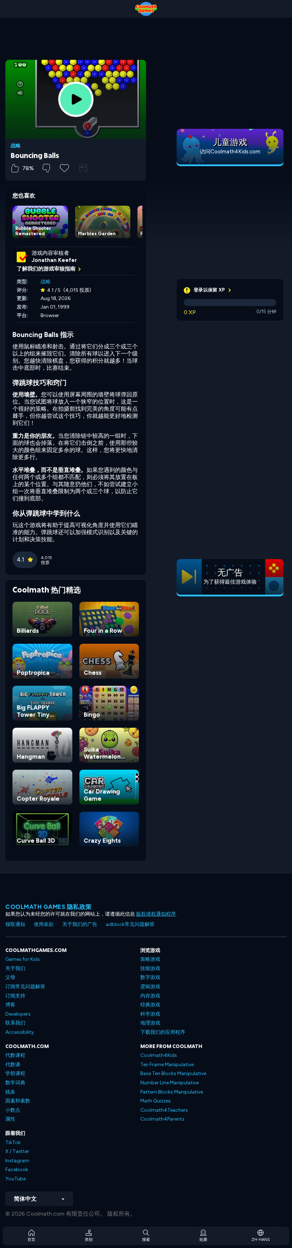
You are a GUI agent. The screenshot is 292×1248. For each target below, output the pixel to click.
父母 (10, 977)
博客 (10, 1005)
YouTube (15, 1179)
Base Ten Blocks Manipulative (173, 1073)
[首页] (146, 9)
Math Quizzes (155, 1101)
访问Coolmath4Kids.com (230, 151)
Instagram (17, 1161)
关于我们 (15, 968)
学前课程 (15, 1073)
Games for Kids (22, 959)
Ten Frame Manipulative (167, 1065)
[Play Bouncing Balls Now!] (76, 99)
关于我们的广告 (79, 924)
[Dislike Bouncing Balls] (46, 168)
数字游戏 (150, 977)
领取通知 (15, 924)
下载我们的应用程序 (162, 1032)
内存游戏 (150, 996)
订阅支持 (15, 996)
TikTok (13, 1142)
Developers (18, 1014)
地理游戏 (150, 1023)
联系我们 (15, 1023)
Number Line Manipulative (169, 1083)
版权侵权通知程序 (156, 914)
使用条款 (44, 924)
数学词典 (15, 1083)
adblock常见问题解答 (130, 924)
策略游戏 (150, 959)
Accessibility (19, 1032)
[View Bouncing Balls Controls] (83, 168)
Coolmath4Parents (162, 1119)
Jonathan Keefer (54, 260)
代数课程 (15, 1055)
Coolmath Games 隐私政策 (48, 906)
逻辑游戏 (150, 987)
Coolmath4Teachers (164, 1110)
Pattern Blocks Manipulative (171, 1092)
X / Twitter (17, 1151)
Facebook (16, 1170)
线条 (10, 1092)
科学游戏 (150, 1014)
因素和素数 (17, 1101)
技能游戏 (150, 968)
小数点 (12, 1110)
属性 (10, 1119)
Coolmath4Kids (158, 1055)
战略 (16, 146)
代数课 (12, 1065)
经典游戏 (150, 1005)
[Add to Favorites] (64, 167)
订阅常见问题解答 (25, 987)
